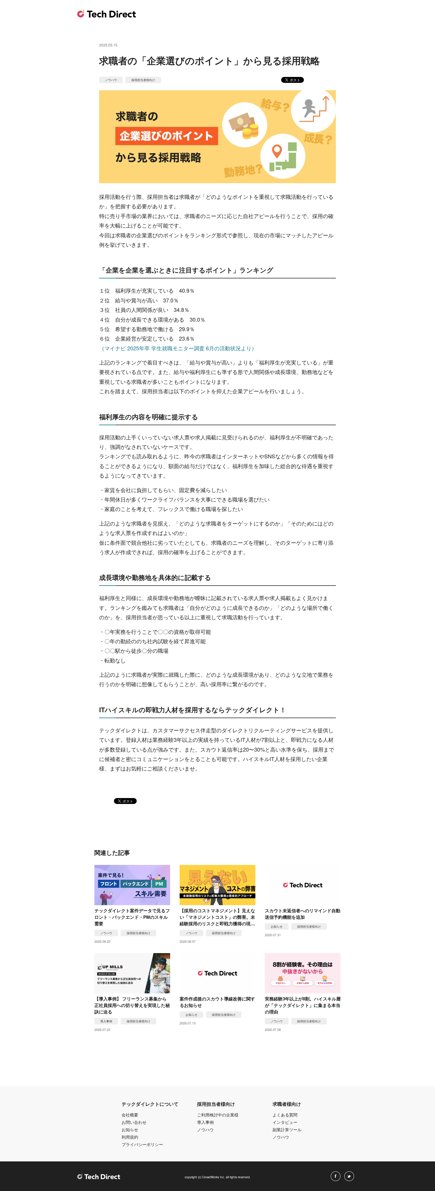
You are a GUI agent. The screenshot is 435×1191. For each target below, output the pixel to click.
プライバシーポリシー (142, 1144)
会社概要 (130, 1115)
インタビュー (285, 1122)
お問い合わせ (134, 1122)
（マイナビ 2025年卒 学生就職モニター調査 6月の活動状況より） (178, 348)
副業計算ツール (287, 1129)
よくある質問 (285, 1115)
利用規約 (130, 1137)
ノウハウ (111, 80)
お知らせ (130, 1129)
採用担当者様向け (143, 80)
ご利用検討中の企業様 (218, 1115)
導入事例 (205, 1122)
